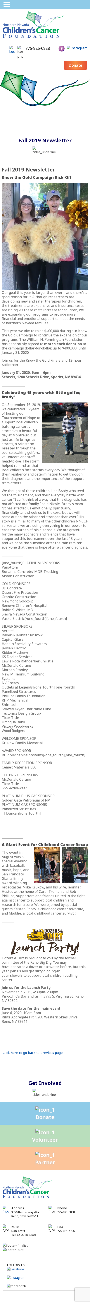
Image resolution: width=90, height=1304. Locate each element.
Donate (75, 65)
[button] (7, 5)
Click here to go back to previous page (33, 1052)
